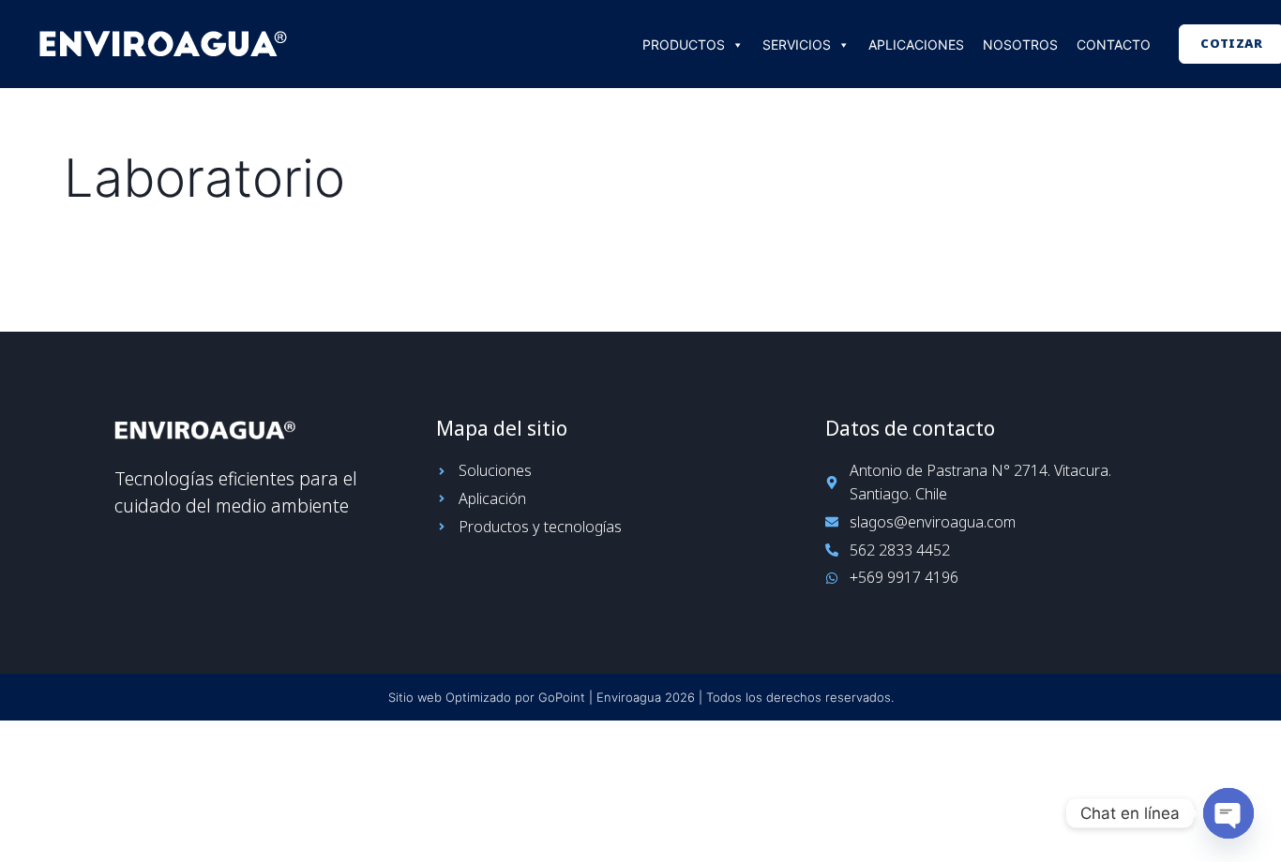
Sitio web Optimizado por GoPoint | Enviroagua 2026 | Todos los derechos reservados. (641, 697)
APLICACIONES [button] (916, 44)
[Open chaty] (1228, 813)
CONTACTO (1114, 44)
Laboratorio (204, 178)
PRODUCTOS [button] (683, 44)
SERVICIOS (796, 44)
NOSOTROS (1020, 44)
